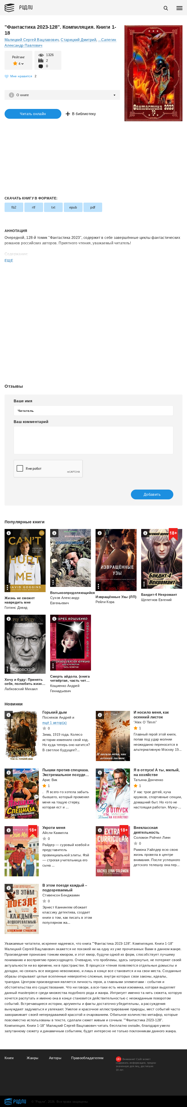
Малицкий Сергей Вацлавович (32, 40)
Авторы (55, 1058)
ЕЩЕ (9, 261)
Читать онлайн (33, 114)
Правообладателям (87, 1058)
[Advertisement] (93, 282)
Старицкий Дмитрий (78, 40)
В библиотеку (84, 114)
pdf (92, 207)
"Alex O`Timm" (145, 722)
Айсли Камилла (55, 833)
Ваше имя (23, 401)
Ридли (26, 7)
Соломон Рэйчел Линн (152, 837)
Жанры (32, 1058)
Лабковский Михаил (21, 689)
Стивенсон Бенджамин (61, 895)
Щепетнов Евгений (156, 600)
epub (73, 207)
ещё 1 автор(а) (54, 723)
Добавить (152, 494)
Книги (9, 1058)
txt (53, 207)
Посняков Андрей (56, 717)
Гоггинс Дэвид (16, 607)
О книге (22, 95)
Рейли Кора (105, 602)
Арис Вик (49, 780)
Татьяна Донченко (148, 780)
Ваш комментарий (31, 422)
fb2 (13, 207)
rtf (33, 207)
